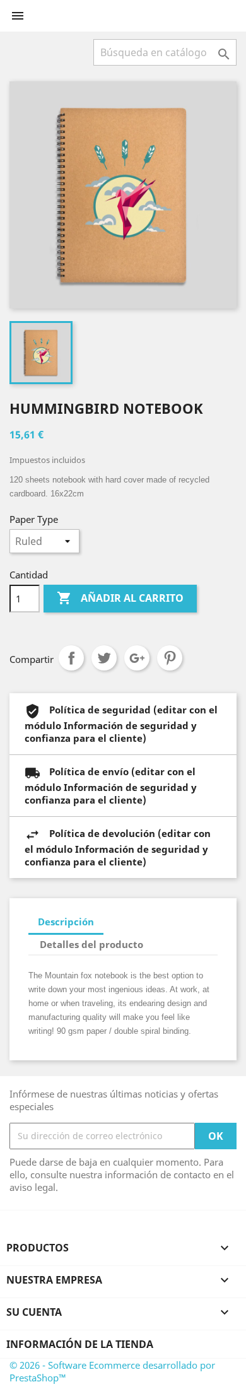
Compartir (71, 658)
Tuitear (104, 658)
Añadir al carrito (120, 598)
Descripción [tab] (66, 921)
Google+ (136, 658)
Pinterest (169, 658)
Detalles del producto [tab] (91, 944)
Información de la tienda (79, 1344)
